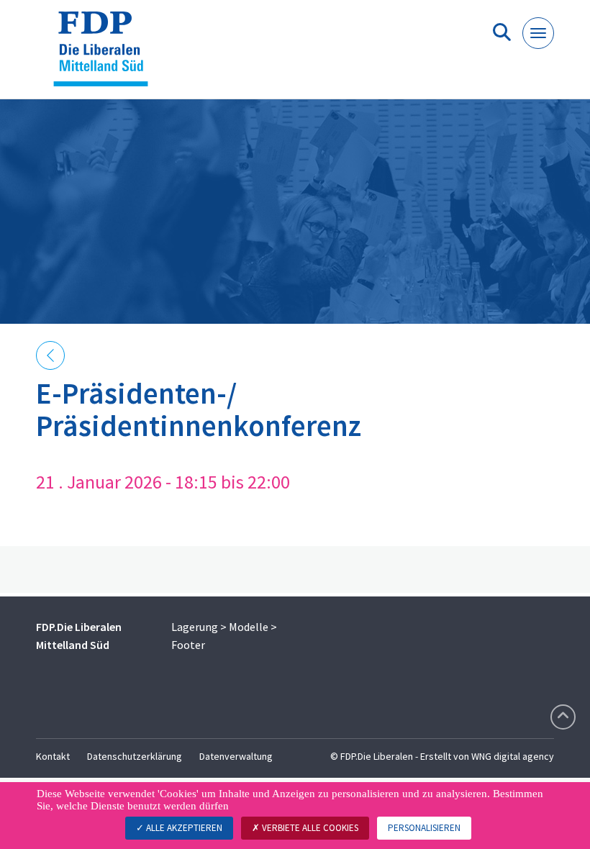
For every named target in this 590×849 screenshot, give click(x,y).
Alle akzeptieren (183, 828)
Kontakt (53, 756)
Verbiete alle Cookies (309, 828)
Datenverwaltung (236, 756)
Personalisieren (424, 828)
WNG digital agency (512, 756)
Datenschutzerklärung (134, 756)
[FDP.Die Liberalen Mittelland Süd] (106, 55)
